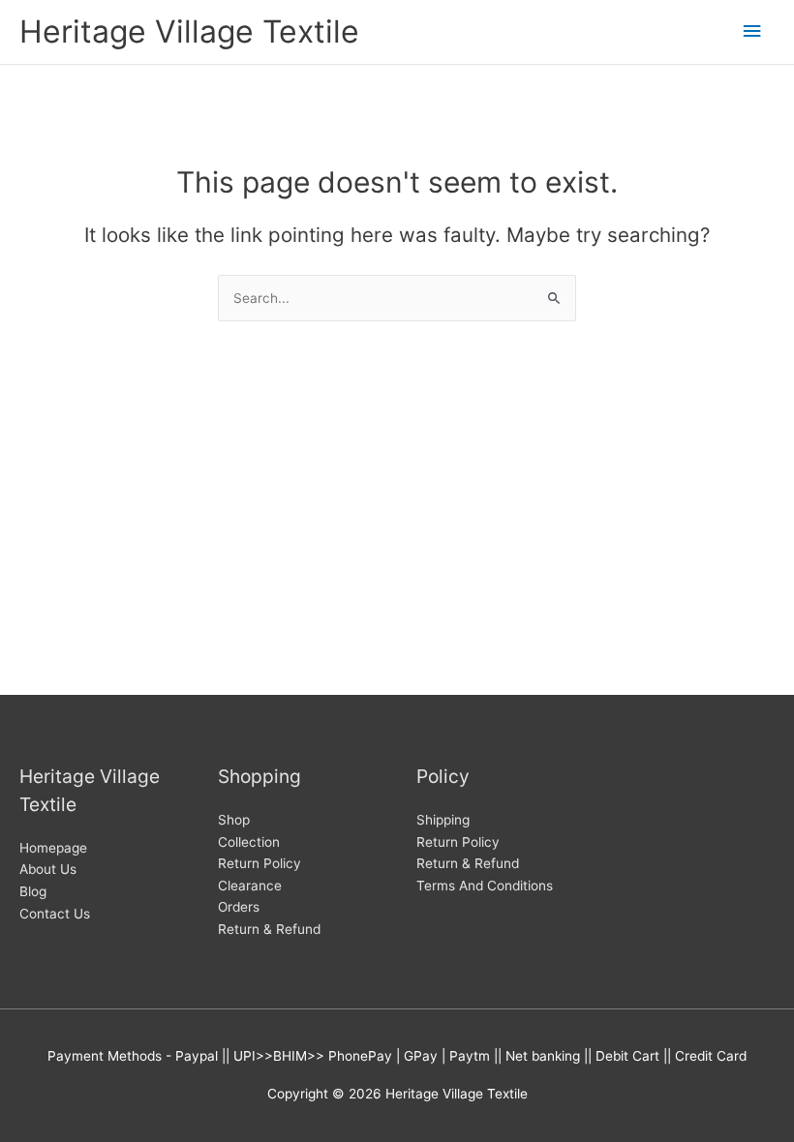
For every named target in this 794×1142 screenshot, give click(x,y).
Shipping (443, 819)
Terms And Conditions (484, 885)
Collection (249, 842)
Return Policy (259, 863)
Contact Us (54, 913)
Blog (32, 891)
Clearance (250, 885)
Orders (239, 907)
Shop (234, 819)
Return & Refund (269, 929)
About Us (47, 869)
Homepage (53, 848)
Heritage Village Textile (189, 31)
